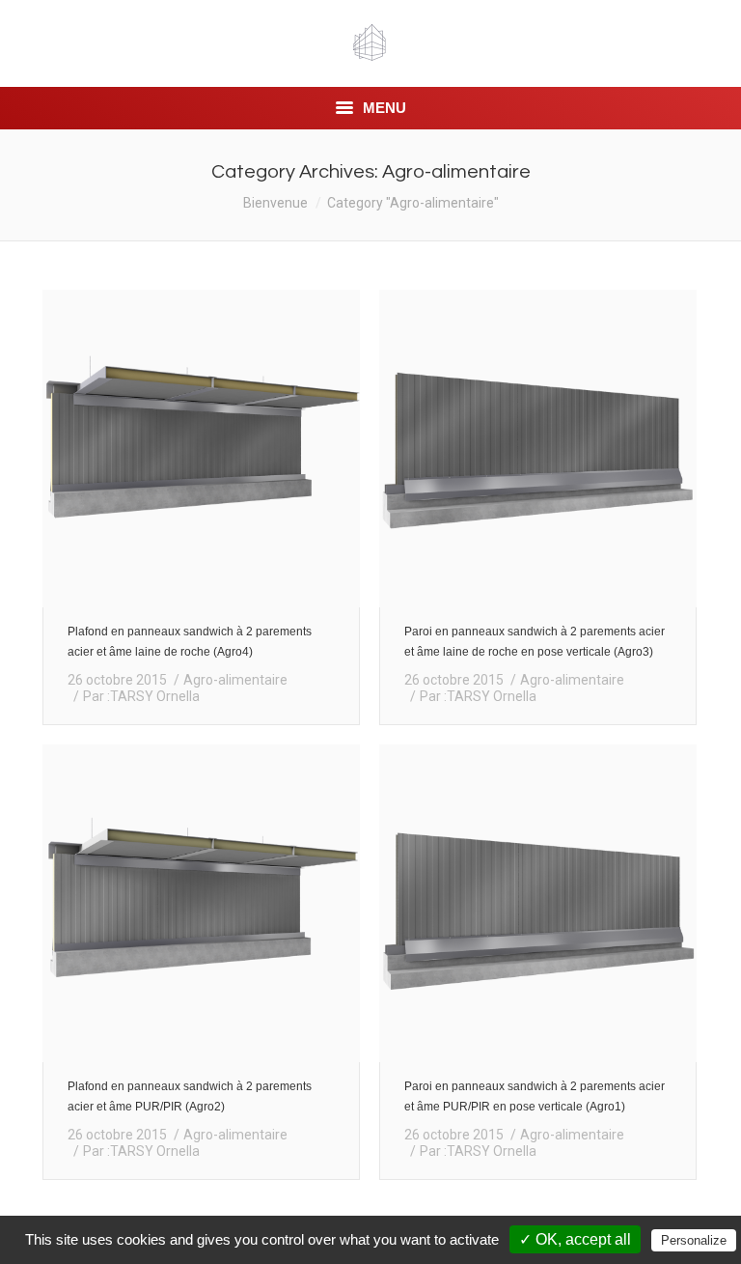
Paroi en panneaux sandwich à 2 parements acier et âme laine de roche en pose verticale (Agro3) (534, 642)
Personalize (694, 1240)
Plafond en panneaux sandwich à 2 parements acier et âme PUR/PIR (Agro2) (190, 1096)
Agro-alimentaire (235, 680)
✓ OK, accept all (575, 1239)
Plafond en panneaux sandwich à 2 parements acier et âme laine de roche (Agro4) (190, 642)
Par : (141, 696)
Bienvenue (275, 203)
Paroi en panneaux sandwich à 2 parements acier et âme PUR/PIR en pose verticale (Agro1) (534, 1096)
